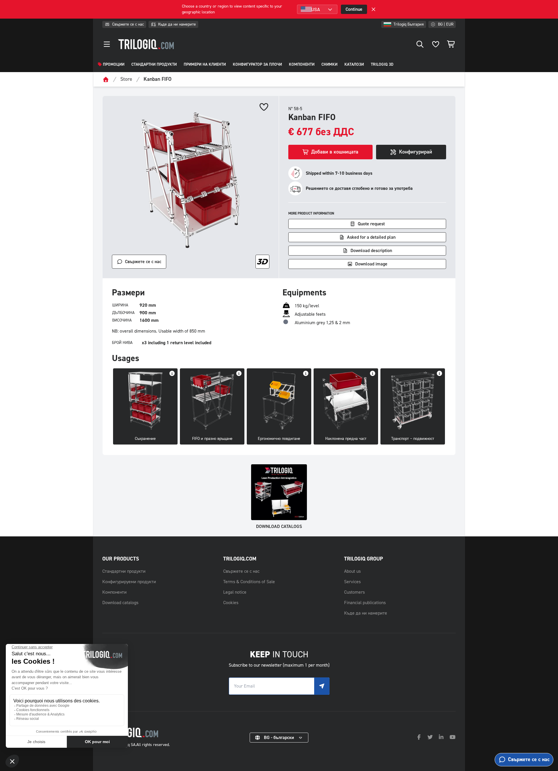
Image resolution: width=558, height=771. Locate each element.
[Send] (321, 686)
